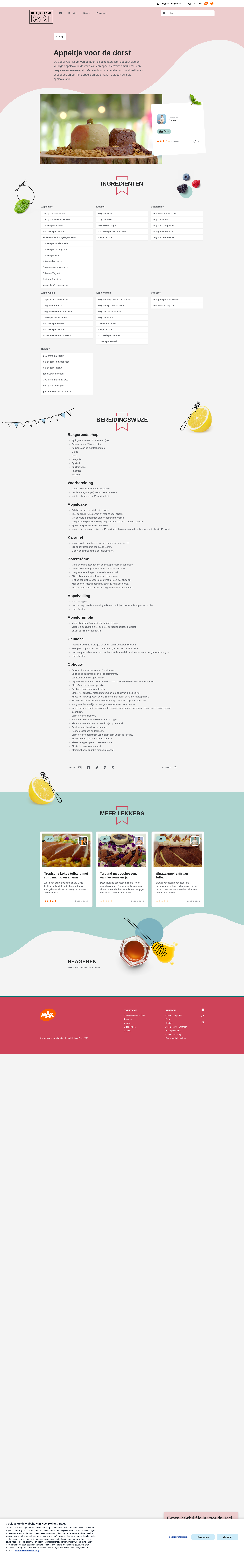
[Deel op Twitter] (96, 768)
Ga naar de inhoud (122, 2)
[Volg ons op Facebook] (203, 1010)
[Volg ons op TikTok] (202, 1016)
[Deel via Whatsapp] (113, 768)
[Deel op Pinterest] (105, 768)
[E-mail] (79, 768)
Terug (60, 37)
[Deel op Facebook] (88, 768)
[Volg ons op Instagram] (202, 1022)
